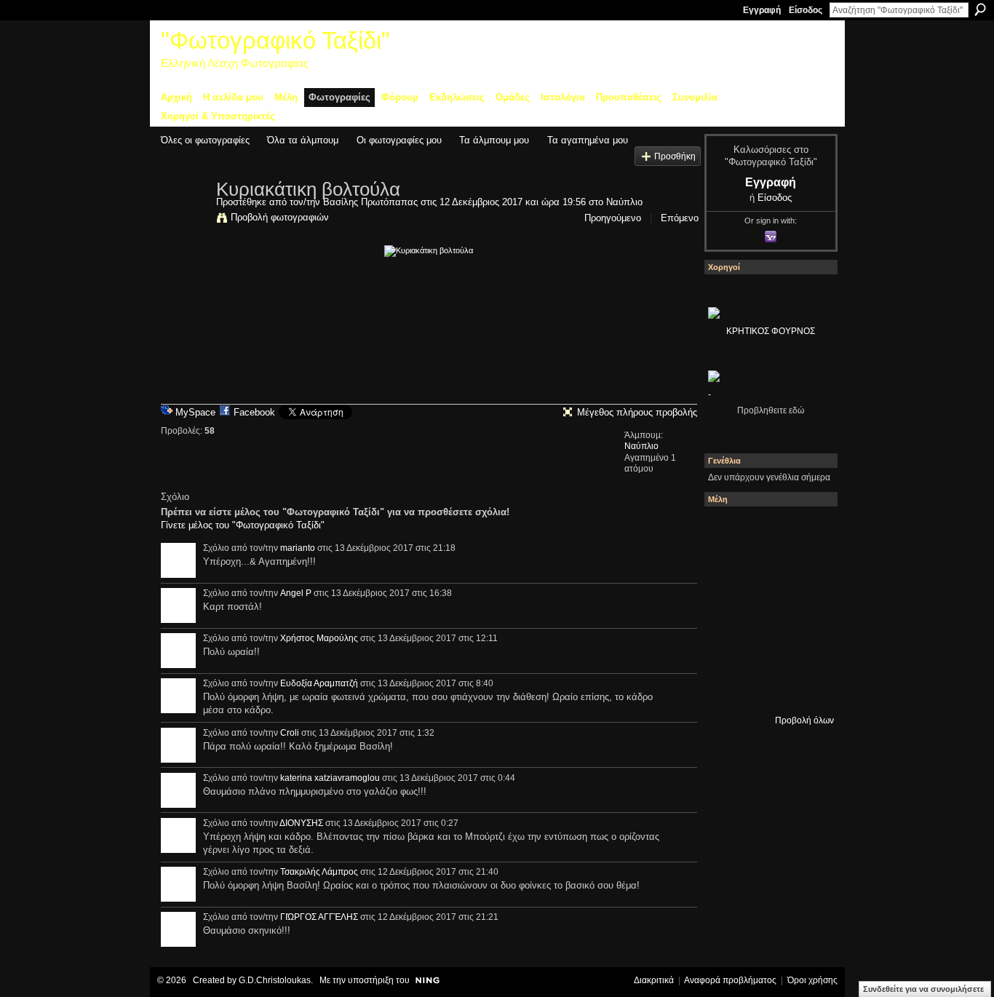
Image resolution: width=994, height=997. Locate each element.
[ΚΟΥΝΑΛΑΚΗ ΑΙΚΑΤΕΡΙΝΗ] (767, 530)
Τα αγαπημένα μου (587, 140)
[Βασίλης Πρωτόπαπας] (184, 219)
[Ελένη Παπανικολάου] (727, 648)
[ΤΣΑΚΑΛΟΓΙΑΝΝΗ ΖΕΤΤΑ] (767, 687)
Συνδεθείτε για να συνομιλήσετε (923, 989)
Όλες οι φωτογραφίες (205, 140)
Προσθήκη (675, 156)
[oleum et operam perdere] (806, 530)
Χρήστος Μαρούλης (319, 638)
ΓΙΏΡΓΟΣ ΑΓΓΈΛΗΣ (319, 917)
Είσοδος (805, 10)
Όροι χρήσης (812, 980)
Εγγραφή (762, 10)
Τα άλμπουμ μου (494, 140)
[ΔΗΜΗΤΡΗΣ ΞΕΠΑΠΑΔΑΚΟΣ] (727, 609)
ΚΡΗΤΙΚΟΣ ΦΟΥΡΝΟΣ (770, 331)
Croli (289, 733)
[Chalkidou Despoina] (767, 569)
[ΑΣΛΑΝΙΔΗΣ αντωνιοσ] (767, 609)
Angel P (295, 593)
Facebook (254, 412)
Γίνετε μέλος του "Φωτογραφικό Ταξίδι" (243, 525)
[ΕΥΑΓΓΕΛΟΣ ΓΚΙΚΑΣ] (806, 648)
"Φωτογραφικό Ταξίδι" (275, 40)
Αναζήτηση (980, 9)
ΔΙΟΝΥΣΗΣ (301, 823)
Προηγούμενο (612, 217)
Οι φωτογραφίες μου (399, 140)
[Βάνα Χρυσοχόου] (806, 569)
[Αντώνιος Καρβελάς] (806, 687)
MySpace (195, 412)
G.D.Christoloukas (275, 980)
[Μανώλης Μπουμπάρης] (767, 648)
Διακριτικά (654, 980)
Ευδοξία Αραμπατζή (319, 683)
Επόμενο (680, 217)
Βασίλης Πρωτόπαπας (370, 201)
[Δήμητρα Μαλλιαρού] (727, 569)
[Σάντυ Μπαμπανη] (727, 687)
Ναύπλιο (624, 201)
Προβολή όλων (804, 720)
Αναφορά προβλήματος (730, 980)
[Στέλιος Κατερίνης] (727, 530)
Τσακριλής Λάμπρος (319, 872)
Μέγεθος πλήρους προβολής (637, 412)
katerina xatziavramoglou (330, 778)
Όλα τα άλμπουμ (302, 140)
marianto (297, 548)
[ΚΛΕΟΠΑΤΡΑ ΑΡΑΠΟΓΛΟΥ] (806, 609)
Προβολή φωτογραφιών (280, 217)
